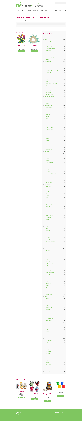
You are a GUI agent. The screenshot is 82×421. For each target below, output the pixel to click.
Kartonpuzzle (48, 268)
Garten (47, 68)
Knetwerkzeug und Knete (50, 110)
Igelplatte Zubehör (49, 349)
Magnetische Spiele (49, 309)
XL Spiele (47, 323)
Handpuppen (48, 233)
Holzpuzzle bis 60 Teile (49, 265)
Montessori (46, 178)
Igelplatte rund (48, 347)
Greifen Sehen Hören (49, 129)
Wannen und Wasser (49, 90)
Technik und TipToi (48, 325)
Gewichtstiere (48, 344)
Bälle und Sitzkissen (49, 340)
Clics (46, 44)
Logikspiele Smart (49, 307)
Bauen (46, 39)
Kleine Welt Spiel (48, 169)
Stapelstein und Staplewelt (50, 366)
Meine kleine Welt (47, 153)
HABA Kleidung (48, 230)
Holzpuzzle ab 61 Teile (49, 263)
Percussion (47, 193)
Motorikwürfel (48, 138)
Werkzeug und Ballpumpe (50, 94)
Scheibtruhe (48, 79)
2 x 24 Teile (47, 254)
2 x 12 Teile (47, 252)
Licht (46, 211)
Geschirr (47, 281)
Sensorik (47, 219)
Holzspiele (47, 300)
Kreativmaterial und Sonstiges (49, 105)
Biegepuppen (48, 156)
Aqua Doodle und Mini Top (50, 123)
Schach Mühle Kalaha (49, 318)
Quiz (46, 316)
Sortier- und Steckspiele (50, 145)
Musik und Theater (48, 184)
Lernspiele (47, 305)
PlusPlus (47, 55)
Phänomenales (48, 217)
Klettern (47, 132)
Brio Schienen (48, 158)
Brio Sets (47, 160)
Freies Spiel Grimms (49, 202)
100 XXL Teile (48, 250)
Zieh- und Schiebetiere (49, 147)
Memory (47, 312)
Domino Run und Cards (49, 46)
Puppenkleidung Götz (49, 243)
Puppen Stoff (48, 239)
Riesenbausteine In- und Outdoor (51, 57)
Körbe (47, 112)
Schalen (47, 118)
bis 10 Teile (47, 259)
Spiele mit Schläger (49, 87)
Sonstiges (47, 101)
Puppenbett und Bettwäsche (50, 241)
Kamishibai (47, 189)
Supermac (47, 59)
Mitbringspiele (48, 314)
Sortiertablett (48, 120)
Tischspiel (47, 322)
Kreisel (47, 134)
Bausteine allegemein (49, 41)
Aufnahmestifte (48, 327)
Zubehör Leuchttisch (49, 224)
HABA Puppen (48, 232)
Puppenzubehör (48, 246)
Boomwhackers (48, 186)
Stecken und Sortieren (49, 368)
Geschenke (47, 109)
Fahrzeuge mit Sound (49, 127)
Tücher (47, 369)
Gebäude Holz (48, 166)
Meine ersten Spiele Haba (50, 311)
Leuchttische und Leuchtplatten (51, 210)
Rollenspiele (47, 279)
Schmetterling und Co (49, 81)
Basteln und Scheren (49, 107)
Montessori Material (49, 182)
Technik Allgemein (49, 334)
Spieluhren (47, 221)
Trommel (47, 195)
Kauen (47, 355)
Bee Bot (47, 329)
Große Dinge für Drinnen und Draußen (52, 70)
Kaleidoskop (48, 206)
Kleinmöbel (48, 98)
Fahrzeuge (47, 164)
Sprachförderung (48, 364)
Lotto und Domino (48, 151)
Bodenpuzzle (48, 261)
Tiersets (47, 175)
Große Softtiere (48, 167)
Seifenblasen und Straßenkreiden (51, 83)
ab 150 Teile (48, 257)
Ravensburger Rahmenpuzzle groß (51, 270)
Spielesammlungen (49, 320)
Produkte (17, 10)
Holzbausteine (48, 50)
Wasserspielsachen (49, 92)
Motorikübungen (48, 358)
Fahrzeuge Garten (49, 66)
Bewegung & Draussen (48, 61)
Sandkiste (47, 77)
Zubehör (47, 197)
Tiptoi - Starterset (49, 336)
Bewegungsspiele (48, 298)
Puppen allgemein (49, 235)
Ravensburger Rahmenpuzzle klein (51, 272)
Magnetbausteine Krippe (50, 136)
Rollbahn (47, 140)
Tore (46, 88)
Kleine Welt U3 (48, 131)
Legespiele (47, 303)
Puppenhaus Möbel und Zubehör (51, 173)
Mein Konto (24, 10)
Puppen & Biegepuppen (48, 226)
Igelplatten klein (48, 353)
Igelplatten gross (49, 351)
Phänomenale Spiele (48, 200)
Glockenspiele (48, 188)
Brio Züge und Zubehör (49, 162)
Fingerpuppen (48, 228)
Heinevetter (48, 180)
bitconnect (61, 412)
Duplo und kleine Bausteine (50, 48)
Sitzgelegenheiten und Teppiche (51, 99)
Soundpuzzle (48, 276)
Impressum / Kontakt (43, 10)
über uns (29, 10)
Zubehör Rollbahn (49, 149)
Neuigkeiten (35, 10)
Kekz (46, 333)
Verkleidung (48, 292)
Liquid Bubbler (48, 213)
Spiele (46, 296)
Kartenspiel (48, 301)
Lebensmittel (48, 285)
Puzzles (46, 248)
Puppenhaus (48, 171)
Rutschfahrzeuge (48, 142)
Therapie (46, 338)
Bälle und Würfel (48, 63)
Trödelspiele (48, 222)
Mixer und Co (48, 287)
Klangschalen (48, 191)
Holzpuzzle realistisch (49, 267)
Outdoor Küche (48, 74)
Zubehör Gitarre (48, 199)
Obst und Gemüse (48, 289)
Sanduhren (47, 116)
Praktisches (48, 114)
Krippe (46, 121)
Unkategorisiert (47, 371)
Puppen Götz (48, 237)
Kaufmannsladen (48, 283)
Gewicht (47, 342)
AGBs (16, 413)
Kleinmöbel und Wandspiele (49, 96)
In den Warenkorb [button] (21, 51)
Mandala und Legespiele (50, 215)
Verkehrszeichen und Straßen (50, 177)
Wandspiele (48, 103)
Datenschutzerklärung (19, 414)
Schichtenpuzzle (48, 274)
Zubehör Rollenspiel (49, 294)
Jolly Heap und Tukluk (49, 52)
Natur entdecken (48, 72)
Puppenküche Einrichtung (50, 290)
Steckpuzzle (48, 278)
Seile (46, 85)
